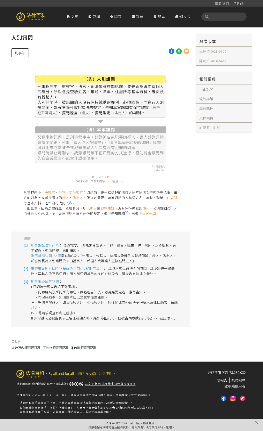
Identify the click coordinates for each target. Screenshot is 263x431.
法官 (62, 192)
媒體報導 (238, 380)
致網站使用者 (234, 386)
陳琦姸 (82, 347)
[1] (70, 202)
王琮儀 (55, 347)
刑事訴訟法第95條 (45, 281)
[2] (171, 207)
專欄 (94, 16)
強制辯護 (206, 98)
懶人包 (183, 16)
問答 (116, 16)
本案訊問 (149, 213)
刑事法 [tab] (20, 52)
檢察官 (50, 192)
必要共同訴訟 (209, 127)
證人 (65, 197)
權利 (145, 208)
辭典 (138, 16)
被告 (93, 208)
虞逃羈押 (206, 108)
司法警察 (76, 192)
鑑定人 (78, 197)
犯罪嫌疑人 (109, 208)
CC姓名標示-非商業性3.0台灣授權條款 (110, 384)
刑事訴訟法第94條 (45, 245)
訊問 (107, 177)
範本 (159, 16)
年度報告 (220, 380)
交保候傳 (206, 117)
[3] (126, 212)
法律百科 (25, 347)
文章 (72, 16)
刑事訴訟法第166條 (46, 255)
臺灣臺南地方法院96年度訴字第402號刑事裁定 (67, 268)
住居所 (172, 197)
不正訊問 (206, 89)
